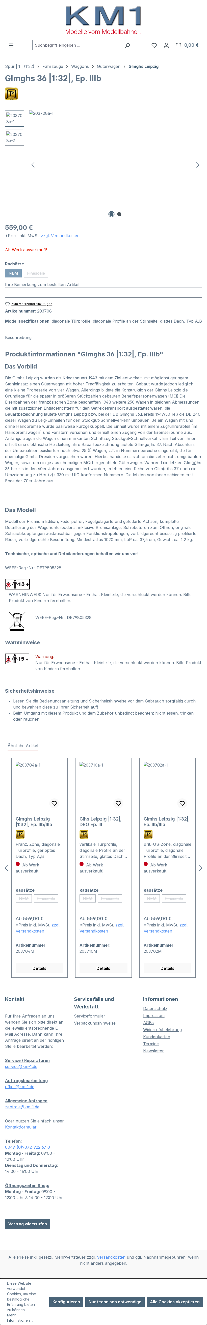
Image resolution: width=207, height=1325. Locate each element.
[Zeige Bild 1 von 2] (112, 214)
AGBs (148, 1022)
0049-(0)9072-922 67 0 (27, 1147)
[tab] (18, 337)
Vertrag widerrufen (27, 1223)
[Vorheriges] (33, 164)
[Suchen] (127, 45)
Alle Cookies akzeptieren (175, 1301)
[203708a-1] (115, 164)
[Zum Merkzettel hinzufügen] (54, 803)
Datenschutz (155, 1008)
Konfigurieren (66, 1301)
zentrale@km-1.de (22, 1106)
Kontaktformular (21, 1127)
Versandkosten (111, 1257)
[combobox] (77, 45)
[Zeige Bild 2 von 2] (119, 214)
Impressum (154, 1015)
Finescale (37, 274)
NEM (15, 274)
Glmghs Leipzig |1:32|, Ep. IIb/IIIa (34, 821)
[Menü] (11, 45)
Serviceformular (89, 1016)
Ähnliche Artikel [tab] (23, 745)
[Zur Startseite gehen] (103, 20)
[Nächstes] (198, 164)
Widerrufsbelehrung (162, 1029)
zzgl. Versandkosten (60, 235)
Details (39, 968)
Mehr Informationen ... (20, 1317)
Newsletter (153, 1050)
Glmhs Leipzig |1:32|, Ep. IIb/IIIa (167, 821)
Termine (151, 1043)
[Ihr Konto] (166, 45)
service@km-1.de (21, 1066)
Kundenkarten (156, 1036)
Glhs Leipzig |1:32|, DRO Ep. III (101, 821)
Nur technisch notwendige (115, 1301)
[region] (103, 164)
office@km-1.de (19, 1086)
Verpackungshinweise (95, 1023)
